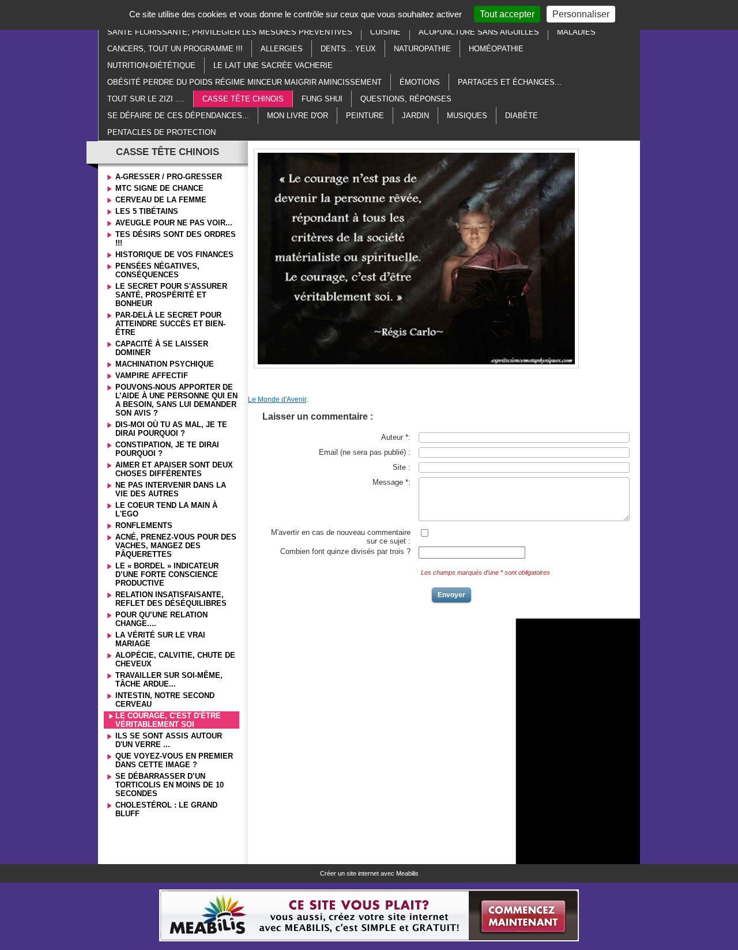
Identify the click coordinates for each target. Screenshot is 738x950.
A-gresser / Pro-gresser (168, 176)
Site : (402, 467)
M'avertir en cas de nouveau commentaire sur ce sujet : (341, 536)
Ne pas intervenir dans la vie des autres (170, 489)
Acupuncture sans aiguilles (479, 32)
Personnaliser (580, 14)
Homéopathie (496, 48)
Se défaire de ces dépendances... (178, 115)
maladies (576, 32)
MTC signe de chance (159, 188)
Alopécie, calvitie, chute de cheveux (175, 659)
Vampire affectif (151, 375)
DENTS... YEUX (348, 48)
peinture (365, 115)
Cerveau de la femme (160, 199)
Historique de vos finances (174, 254)
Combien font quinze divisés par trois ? (345, 551)
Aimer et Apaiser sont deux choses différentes (174, 469)
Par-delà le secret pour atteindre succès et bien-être (170, 324)
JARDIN (415, 115)
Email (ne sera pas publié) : (365, 452)
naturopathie (422, 48)
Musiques (467, 115)
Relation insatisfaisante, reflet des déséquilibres (171, 599)
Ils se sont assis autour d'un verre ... (168, 740)
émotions (420, 82)
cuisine (385, 32)
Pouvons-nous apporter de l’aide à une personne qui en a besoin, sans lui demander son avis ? (176, 400)
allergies (282, 48)
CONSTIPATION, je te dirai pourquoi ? (167, 449)
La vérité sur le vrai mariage (160, 639)
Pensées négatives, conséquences (157, 270)
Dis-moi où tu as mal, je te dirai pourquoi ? (171, 429)
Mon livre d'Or (297, 115)
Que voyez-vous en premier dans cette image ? (174, 760)
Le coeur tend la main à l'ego (166, 509)
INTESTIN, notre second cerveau (164, 699)
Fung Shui (322, 99)
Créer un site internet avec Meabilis (369, 873)
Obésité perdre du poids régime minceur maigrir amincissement (244, 82)
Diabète (521, 115)
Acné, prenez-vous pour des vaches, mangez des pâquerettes (175, 546)
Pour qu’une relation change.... (161, 619)
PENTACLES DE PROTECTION (161, 132)
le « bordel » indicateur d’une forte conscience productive (167, 574)
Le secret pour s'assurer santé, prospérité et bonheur (171, 295)
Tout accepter (507, 14)
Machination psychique (164, 364)
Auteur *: (396, 437)
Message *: (391, 482)
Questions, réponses (405, 99)
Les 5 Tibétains (146, 211)
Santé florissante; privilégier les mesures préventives (229, 32)
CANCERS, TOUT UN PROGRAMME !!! (175, 48)
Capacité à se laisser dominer (161, 348)
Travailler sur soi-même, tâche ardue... (169, 679)
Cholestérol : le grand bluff (166, 809)
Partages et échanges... (510, 82)
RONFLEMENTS (143, 525)
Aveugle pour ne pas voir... (173, 222)
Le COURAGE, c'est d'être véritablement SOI (168, 720)
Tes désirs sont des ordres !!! (175, 238)
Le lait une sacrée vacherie (273, 65)
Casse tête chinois (243, 99)
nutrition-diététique (151, 65)
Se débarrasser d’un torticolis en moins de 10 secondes (169, 785)
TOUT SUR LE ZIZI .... (145, 99)
